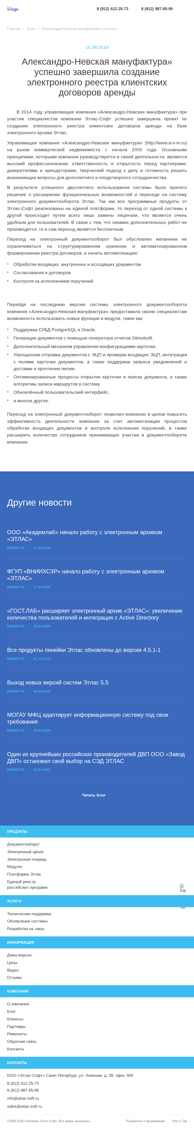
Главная (13, 29)
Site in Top (179, 1121)
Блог (31, 29)
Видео (13, 970)
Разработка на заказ (25, 929)
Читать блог (94, 795)
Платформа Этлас (24, 874)
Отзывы (14, 977)
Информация (20, 942)
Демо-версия (19, 955)
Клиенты (15, 1019)
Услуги (14, 901)
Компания (17, 991)
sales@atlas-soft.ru (24, 1106)
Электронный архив (25, 852)
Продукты (17, 832)
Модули (14, 866)
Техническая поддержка (29, 914)
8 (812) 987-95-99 (23, 1090)
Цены (12, 962)
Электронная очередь (27, 859)
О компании (18, 1004)
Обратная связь (22, 1041)
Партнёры (16, 1026)
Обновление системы (27, 921)
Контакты (15, 1049)
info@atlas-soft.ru (23, 1098)
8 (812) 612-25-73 (23, 1083)
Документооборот (23, 844)
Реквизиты (17, 1034)
